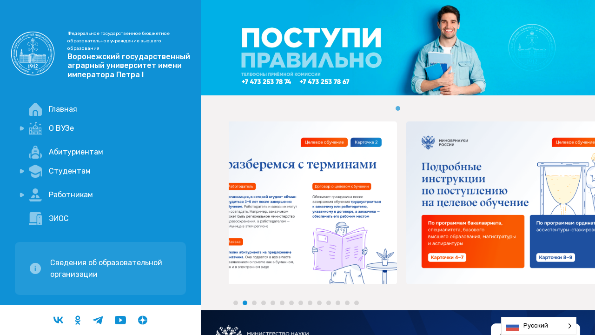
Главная (63, 109)
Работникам (71, 194)
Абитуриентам (76, 151)
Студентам (70, 171)
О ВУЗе (61, 128)
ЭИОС (59, 218)
